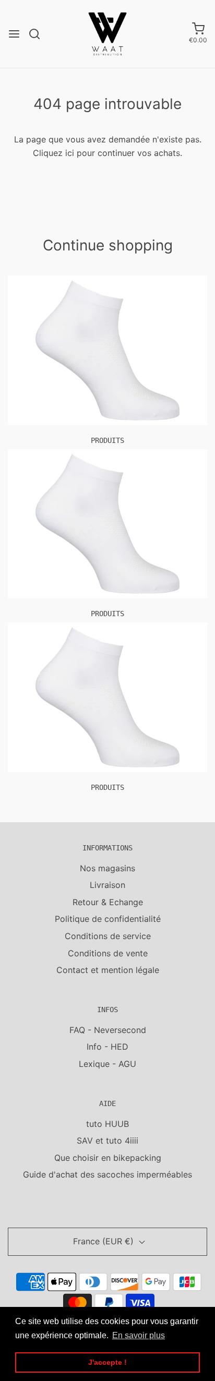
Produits (107, 440)
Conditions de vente (108, 953)
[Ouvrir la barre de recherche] (38, 34)
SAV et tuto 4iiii (107, 1140)
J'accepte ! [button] (107, 1362)
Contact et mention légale (107, 970)
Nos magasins (107, 868)
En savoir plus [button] (138, 1335)
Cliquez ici (53, 153)
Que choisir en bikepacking (107, 1157)
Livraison (107, 885)
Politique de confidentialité (108, 919)
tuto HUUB (107, 1124)
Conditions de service (108, 936)
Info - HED (107, 1046)
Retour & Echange (108, 902)
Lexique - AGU (107, 1064)
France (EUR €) (104, 1241)
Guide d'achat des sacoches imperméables (107, 1174)
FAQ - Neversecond (107, 1030)
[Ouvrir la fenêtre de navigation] (14, 34)
